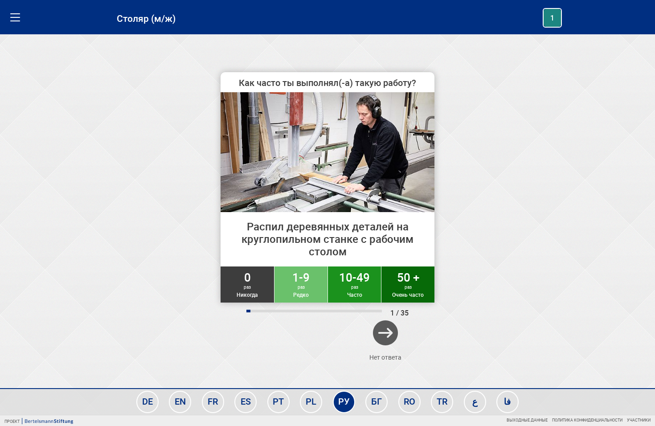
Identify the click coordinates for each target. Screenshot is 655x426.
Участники (639, 420)
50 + (408, 284)
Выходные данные (527, 420)
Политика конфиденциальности (587, 420)
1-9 (301, 284)
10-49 (354, 284)
